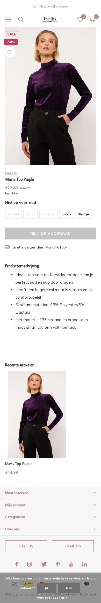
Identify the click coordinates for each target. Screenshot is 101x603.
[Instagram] (29, 564)
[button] (8, 19)
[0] (91, 19)
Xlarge (83, 214)
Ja (46, 588)
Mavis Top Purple (18, 463)
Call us (26, 546)
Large (66, 214)
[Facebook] (16, 564)
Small (30, 214)
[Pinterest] (58, 564)
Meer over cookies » (52, 597)
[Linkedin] (84, 564)
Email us (72, 546)
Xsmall (13, 214)
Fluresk (11, 173)
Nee (69, 588)
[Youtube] (71, 564)
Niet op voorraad (50, 233)
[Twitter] (44, 564)
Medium (48, 214)
